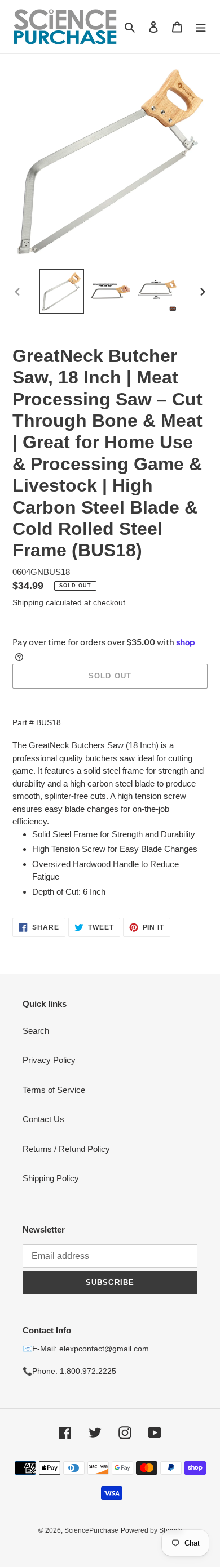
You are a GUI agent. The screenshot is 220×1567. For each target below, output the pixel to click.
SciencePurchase (91, 1530)
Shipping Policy (51, 1178)
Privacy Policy (49, 1060)
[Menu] (201, 27)
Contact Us (43, 1119)
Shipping (27, 602)
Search (36, 1030)
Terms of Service (54, 1090)
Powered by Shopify (151, 1530)
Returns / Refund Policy (66, 1149)
